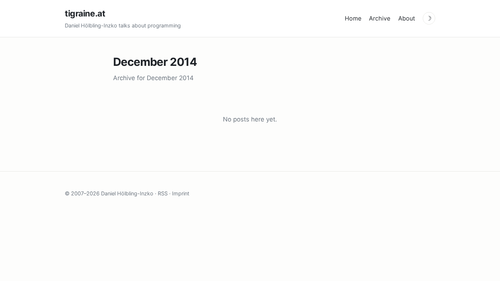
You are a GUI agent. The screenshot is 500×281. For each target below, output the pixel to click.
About (406, 18)
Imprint (180, 193)
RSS (163, 193)
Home (353, 18)
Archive (379, 18)
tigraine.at (85, 13)
